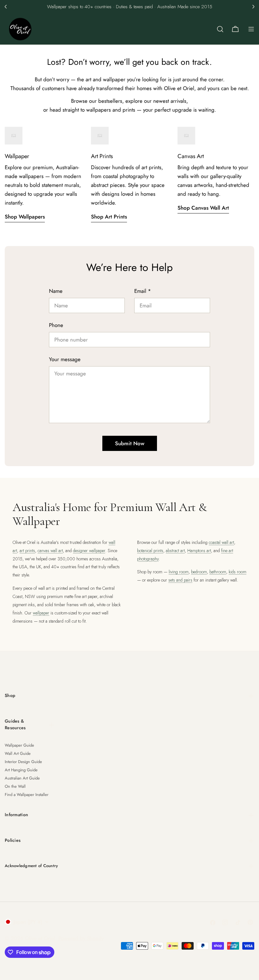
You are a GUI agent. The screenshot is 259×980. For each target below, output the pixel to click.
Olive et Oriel (40, 938)
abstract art (175, 550)
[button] (5, 6)
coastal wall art (221, 542)
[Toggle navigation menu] (251, 29)
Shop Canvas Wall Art (203, 208)
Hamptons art (199, 550)
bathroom (217, 572)
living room (179, 572)
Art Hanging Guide (21, 770)
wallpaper (41, 613)
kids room (237, 572)
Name (56, 291)
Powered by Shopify (81, 938)
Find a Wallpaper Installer (26, 795)
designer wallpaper (89, 550)
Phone (56, 325)
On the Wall (15, 786)
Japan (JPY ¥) (28, 922)
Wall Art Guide (18, 753)
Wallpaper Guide (19, 745)
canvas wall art (50, 550)
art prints (27, 550)
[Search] (220, 29)
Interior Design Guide (23, 762)
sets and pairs (180, 580)
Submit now (129, 443)
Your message (65, 359)
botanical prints (150, 550)
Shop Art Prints (109, 216)
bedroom (199, 572)
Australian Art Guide (22, 778)
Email (142, 291)
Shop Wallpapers (25, 216)
